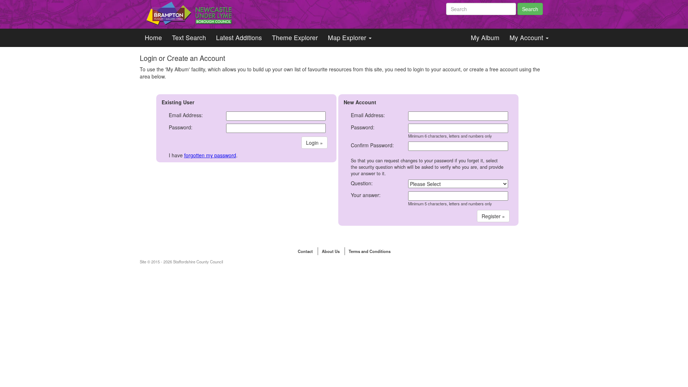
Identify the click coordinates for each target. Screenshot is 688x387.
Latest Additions (239, 37)
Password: (180, 127)
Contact (305, 251)
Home (153, 37)
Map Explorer (348, 37)
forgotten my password (210, 155)
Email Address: (186, 115)
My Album (485, 37)
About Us (331, 251)
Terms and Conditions (370, 251)
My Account (527, 37)
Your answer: (366, 195)
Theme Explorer (295, 37)
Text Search (189, 37)
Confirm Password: (372, 145)
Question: (362, 183)
